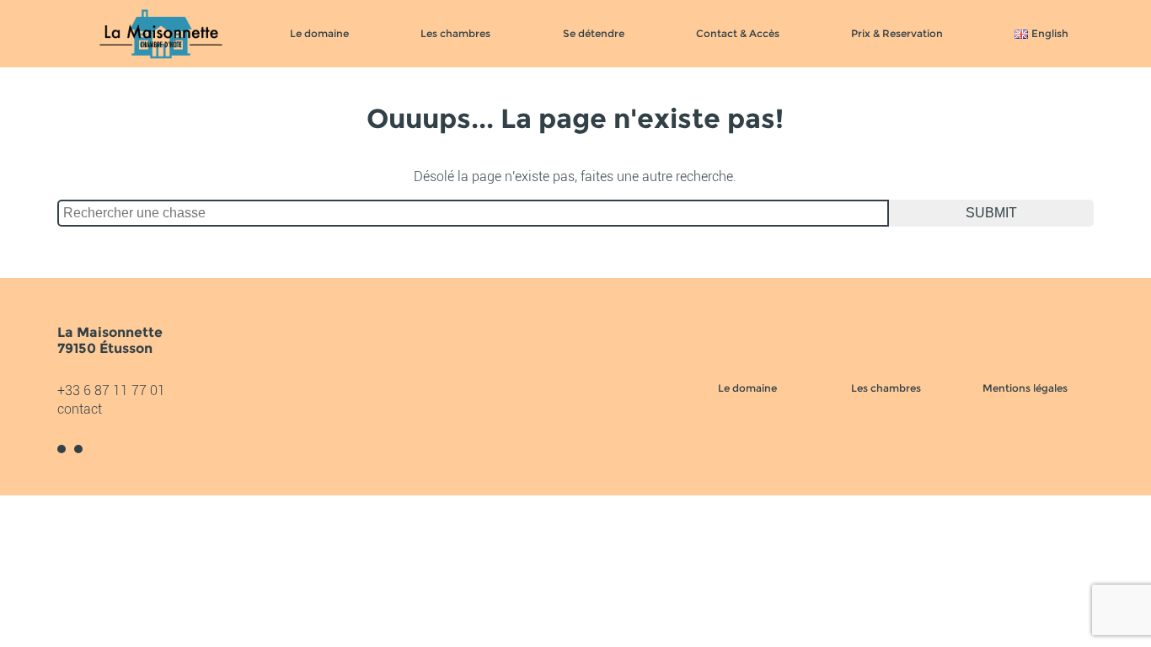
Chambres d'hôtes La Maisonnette (161, 33)
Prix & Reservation (897, 33)
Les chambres (455, 33)
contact (79, 409)
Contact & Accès (737, 33)
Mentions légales (1025, 388)
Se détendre (593, 33)
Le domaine (319, 33)
